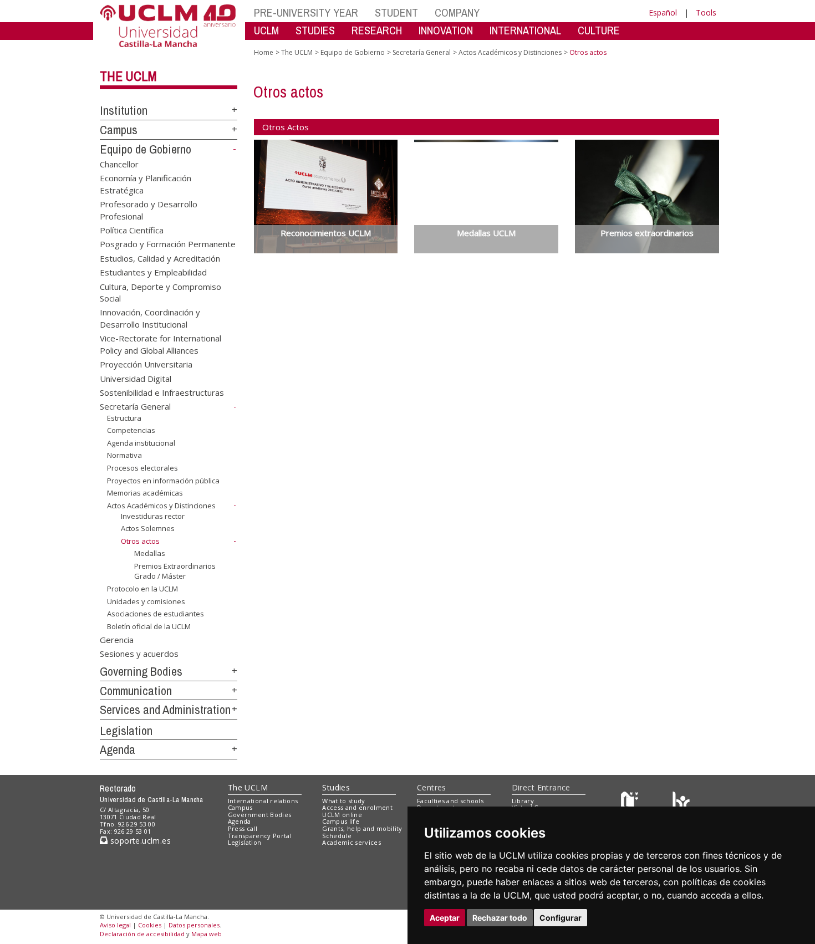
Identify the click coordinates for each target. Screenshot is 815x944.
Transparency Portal (260, 835)
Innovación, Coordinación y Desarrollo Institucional (150, 318)
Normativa (124, 455)
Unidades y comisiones (146, 601)
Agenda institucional (141, 443)
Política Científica (132, 229)
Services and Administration (165, 709)
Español (663, 12)
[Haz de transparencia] (631, 803)
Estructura (124, 418)
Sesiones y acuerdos (139, 653)
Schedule (337, 835)
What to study (343, 801)
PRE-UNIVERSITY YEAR (306, 12)
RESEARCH (377, 30)
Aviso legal (115, 925)
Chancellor (119, 163)
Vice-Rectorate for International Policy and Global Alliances (160, 344)
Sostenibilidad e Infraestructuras (162, 392)
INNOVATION (446, 30)
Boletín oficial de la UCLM (149, 626)
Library (523, 801)
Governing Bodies (141, 671)
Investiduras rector (153, 516)
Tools (706, 12)
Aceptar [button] (445, 917)
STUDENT (396, 12)
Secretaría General (135, 406)
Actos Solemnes (148, 528)
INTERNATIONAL (525, 30)
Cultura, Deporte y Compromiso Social (160, 291)
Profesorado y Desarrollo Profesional (148, 209)
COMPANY (457, 12)
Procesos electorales (142, 468)
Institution (123, 110)
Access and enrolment (357, 807)
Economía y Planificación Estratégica (145, 183)
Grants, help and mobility (362, 828)
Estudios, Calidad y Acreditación (160, 257)
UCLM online (342, 814)
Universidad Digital (135, 378)
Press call (242, 828)
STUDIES (315, 30)
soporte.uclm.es (139, 840)
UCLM (266, 30)
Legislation (126, 730)
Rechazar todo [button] (499, 917)
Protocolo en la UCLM (142, 589)
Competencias (131, 430)
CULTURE (599, 30)
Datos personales (194, 925)
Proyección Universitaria (146, 364)
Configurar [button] (560, 917)
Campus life (340, 821)
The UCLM (128, 76)
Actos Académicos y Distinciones (161, 506)
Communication (136, 690)
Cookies (149, 925)
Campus (118, 129)
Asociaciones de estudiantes (155, 614)
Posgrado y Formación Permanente (168, 243)
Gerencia (117, 639)
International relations (263, 801)
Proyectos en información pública (163, 481)
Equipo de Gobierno (145, 149)
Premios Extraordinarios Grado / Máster (175, 571)
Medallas (149, 553)
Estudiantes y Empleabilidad (153, 272)
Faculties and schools (450, 801)
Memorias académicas (145, 493)
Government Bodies (260, 814)
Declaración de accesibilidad (142, 934)
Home (263, 52)
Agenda (117, 749)
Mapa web (206, 934)
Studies (336, 787)
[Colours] (681, 803)
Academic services (351, 842)
